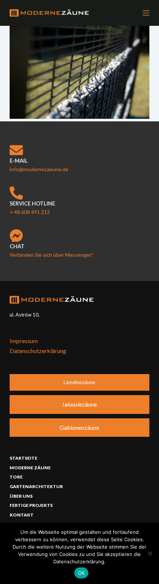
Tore (16, 477)
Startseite (23, 458)
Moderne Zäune (30, 467)
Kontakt (22, 515)
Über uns (21, 496)
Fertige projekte (31, 505)
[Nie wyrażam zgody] (149, 553)
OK (81, 573)
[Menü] (146, 13)
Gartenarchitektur (36, 486)
